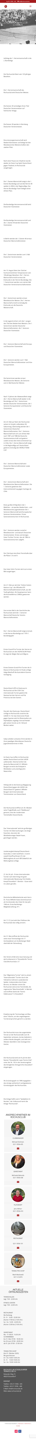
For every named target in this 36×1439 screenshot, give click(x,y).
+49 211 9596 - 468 (15, 1386)
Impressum (20, 1423)
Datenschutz (27, 1423)
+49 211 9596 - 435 (16, 1384)
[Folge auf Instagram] (16, 1431)
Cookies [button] (18, 1425)
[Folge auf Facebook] (19, 1431)
